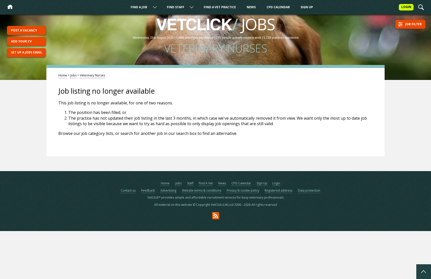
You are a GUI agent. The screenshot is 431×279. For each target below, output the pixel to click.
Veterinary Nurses (92, 75)
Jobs (73, 75)
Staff (190, 183)
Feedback (148, 190)
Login (276, 183)
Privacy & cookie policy (243, 190)
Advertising (168, 190)
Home (62, 75)
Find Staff (175, 7)
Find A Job (139, 7)
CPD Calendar (278, 7)
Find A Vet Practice (220, 7)
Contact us (128, 190)
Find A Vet (206, 183)
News (251, 7)
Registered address (278, 190)
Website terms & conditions (201, 190)
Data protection (309, 190)
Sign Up (307, 7)
